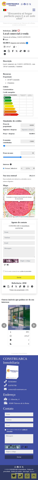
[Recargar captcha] (5, 265)
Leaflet (16, 216)
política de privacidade (25, 271)
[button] (4, 325)
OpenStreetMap (24, 216)
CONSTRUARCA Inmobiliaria (18, 469)
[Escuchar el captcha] (8, 265)
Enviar (19, 277)
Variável (14, 168)
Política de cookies (16, 471)
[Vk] (25, 51)
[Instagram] (27, 4)
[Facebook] (25, 4)
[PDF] (9, 51)
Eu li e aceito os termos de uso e (18, 271)
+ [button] (5, 190)
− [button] (5, 193)
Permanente (9, 168)
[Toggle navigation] (33, 10)
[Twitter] (30, 4)
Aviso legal (26, 471)
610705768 (19, 228)
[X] (17, 51)
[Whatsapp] (22, 4)
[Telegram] (5, 54)
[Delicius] (21, 51)
